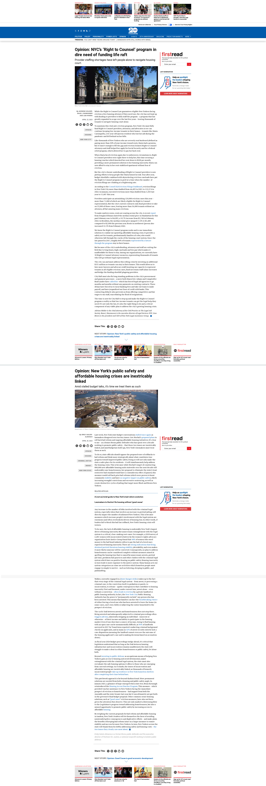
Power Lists (111, 37)
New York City (131, 594)
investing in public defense (112, 656)
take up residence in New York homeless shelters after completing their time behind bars (124, 673)
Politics (78, 37)
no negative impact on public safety (135, 478)
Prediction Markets (175, 37)
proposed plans (148, 437)
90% (140, 624)
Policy (87, 37)
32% (128, 629)
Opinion (122, 37)
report (153, 213)
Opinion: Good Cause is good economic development (130, 758)
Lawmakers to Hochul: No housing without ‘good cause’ (119, 502)
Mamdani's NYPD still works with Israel (134, 39)
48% (133, 539)
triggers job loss (101, 616)
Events (134, 37)
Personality (98, 37)
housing (106, 709)
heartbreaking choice (148, 599)
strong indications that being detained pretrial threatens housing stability (125, 545)
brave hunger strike (128, 579)
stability (108, 478)
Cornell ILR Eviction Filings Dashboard (125, 186)
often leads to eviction (123, 592)
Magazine (160, 37)
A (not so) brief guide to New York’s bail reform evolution (119, 496)
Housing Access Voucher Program (123, 686)
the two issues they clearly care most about (125, 727)
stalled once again (143, 434)
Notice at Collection (145, 24)
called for (113, 281)
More (187, 36)
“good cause (114, 699)
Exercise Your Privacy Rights (183, 24)
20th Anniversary (147, 37)
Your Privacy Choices (160, 24)
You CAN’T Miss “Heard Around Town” (99, 39)
